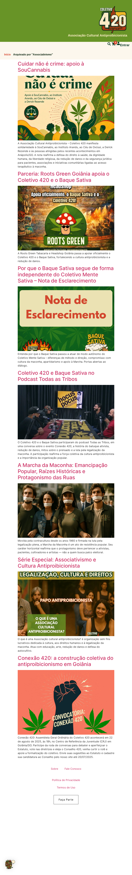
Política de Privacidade (66, 780)
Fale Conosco (73, 768)
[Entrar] (118, 43)
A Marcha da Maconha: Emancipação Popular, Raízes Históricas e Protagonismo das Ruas (62, 471)
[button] (10, 864)
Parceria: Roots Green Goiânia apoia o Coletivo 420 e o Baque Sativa (63, 177)
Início (7, 54)
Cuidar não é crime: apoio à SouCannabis (51, 67)
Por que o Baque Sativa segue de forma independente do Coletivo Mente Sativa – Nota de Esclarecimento (66, 274)
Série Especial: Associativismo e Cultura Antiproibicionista (57, 562)
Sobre (54, 768)
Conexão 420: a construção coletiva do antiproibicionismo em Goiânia (65, 661)
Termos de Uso (66, 787)
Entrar (125, 45)
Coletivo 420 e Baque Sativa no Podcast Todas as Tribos (56, 376)
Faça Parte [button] (66, 799)
